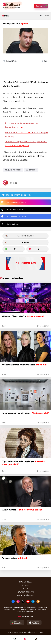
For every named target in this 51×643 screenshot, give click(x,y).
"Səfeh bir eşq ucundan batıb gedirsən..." (26, 143)
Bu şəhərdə (31, 170)
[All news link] (46, 639)
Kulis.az (13, 183)
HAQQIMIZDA (25, 582)
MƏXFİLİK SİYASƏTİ (25, 595)
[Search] (14, 639)
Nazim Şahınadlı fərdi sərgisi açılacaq (26, 134)
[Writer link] (36, 639)
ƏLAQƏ (25, 585)
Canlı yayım (40, 6)
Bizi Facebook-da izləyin (16, 217)
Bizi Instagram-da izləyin (16, 202)
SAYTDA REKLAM (26, 592)
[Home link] (25, 639)
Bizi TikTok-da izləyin (15, 209)
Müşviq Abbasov (13, 170)
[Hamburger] (4, 639)
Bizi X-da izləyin (13, 224)
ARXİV (25, 589)
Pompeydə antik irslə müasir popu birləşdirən (22, 125)
